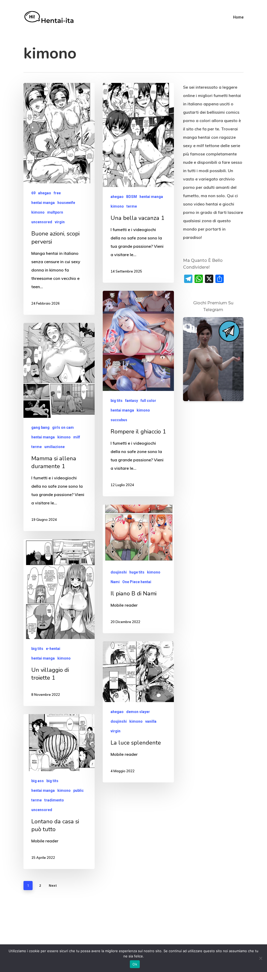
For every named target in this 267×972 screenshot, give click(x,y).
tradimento (54, 800)
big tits (117, 401)
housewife (66, 203)
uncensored (41, 222)
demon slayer (138, 712)
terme (131, 206)
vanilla (150, 721)
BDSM (131, 197)
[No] (260, 958)
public (78, 790)
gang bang (40, 427)
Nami (115, 582)
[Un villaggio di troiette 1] (59, 622)
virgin (60, 222)
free (57, 193)
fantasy (131, 401)
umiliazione (54, 447)
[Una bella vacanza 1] (138, 183)
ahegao (44, 193)
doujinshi (119, 572)
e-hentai (53, 649)
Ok (134, 964)
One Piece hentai (136, 582)
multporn (55, 212)
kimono (38, 212)
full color (148, 401)
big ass (37, 781)
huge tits (136, 572)
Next (53, 885)
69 (33, 193)
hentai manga (43, 203)
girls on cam (63, 427)
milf (76, 437)
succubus (119, 420)
